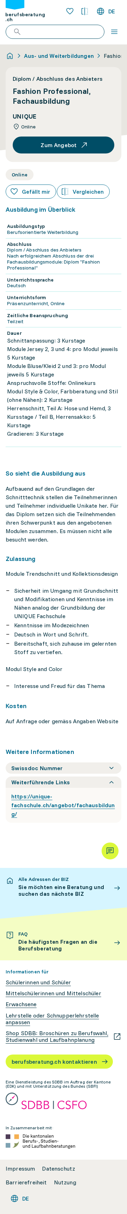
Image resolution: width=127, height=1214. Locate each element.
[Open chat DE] (110, 850)
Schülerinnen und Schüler (38, 982)
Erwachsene (21, 1004)
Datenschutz (58, 1168)
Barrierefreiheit (26, 1182)
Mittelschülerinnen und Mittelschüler (53, 993)
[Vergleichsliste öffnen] (85, 11)
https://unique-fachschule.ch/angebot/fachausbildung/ (63, 805)
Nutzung (65, 1182)
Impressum (20, 1168)
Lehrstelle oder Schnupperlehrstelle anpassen (52, 1019)
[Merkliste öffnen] (70, 11)
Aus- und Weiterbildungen (59, 56)
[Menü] (114, 32)
